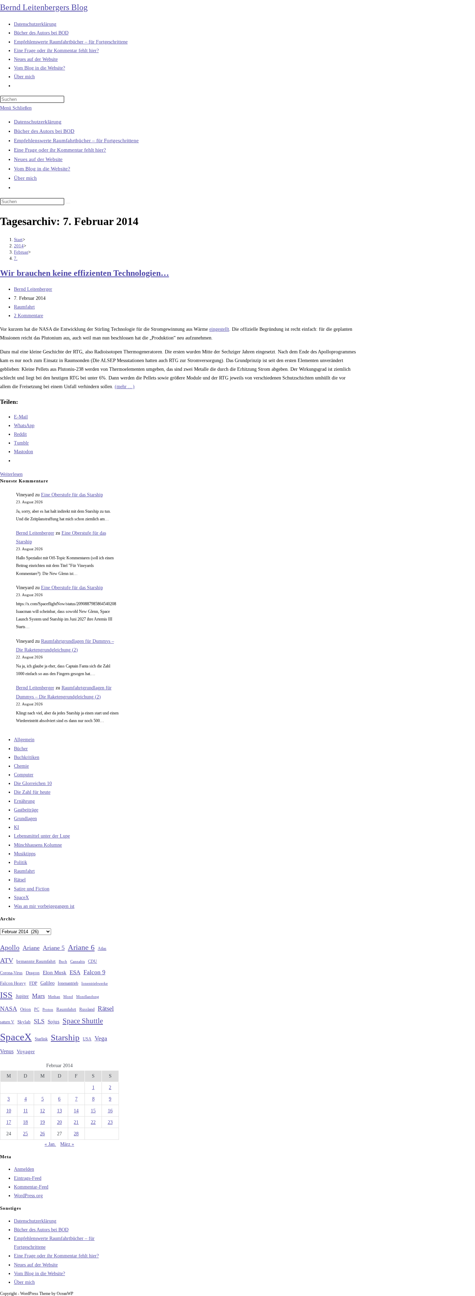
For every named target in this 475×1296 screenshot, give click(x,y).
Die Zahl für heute (32, 792)
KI (16, 827)
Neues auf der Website (38, 159)
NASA (8, 1008)
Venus (7, 1051)
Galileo (47, 983)
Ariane (31, 947)
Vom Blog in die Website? (42, 168)
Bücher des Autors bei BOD (44, 131)
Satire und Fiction (31, 888)
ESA (75, 972)
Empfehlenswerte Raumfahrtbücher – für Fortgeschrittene (76, 140)
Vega (101, 1038)
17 (8, 1122)
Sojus (53, 1021)
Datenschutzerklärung (38, 122)
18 (25, 1122)
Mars (38, 995)
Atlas (102, 948)
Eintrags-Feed (27, 1178)
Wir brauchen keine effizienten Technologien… (84, 273)
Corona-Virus (11, 973)
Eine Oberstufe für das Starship (72, 494)
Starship (65, 1037)
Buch (63, 961)
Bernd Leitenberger (33, 289)
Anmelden (24, 1169)
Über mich (25, 178)
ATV (6, 960)
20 (59, 1122)
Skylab (24, 1021)
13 (59, 1110)
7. (15, 258)
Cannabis (77, 961)
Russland (87, 1009)
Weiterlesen (11, 474)
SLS (39, 1021)
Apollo (9, 947)
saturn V (7, 1021)
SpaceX (21, 897)
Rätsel (20, 879)
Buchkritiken (26, 757)
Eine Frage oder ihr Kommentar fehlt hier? (60, 150)
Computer (23, 774)
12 (42, 1110)
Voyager (26, 1051)
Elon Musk (54, 972)
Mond (68, 996)
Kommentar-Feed (31, 1187)
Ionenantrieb (68, 983)
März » (67, 1144)
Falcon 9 (94, 972)
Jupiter (22, 996)
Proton (47, 1009)
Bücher (21, 748)
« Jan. (50, 1144)
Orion (25, 1009)
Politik (20, 862)
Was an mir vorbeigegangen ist (44, 906)
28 (76, 1133)
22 (93, 1122)
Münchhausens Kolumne (38, 845)
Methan (54, 996)
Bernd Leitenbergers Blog (44, 7)
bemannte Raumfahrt (36, 961)
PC (36, 1009)
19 (42, 1122)
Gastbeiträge (26, 810)
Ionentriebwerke (94, 983)
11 (25, 1110)
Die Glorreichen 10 (33, 783)
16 (110, 1110)
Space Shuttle (83, 1021)
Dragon (33, 972)
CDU (92, 961)
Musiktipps (24, 853)
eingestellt (219, 329)
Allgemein (24, 739)
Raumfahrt (24, 307)
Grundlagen (25, 818)
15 (93, 1110)
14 (76, 1110)
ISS (6, 995)
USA (87, 1039)
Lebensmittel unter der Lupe (42, 836)
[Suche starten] (68, 203)
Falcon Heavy (13, 983)
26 (42, 1133)
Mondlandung (87, 997)
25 (25, 1133)
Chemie (21, 766)
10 (8, 1110)
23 (110, 1122)
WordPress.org (28, 1195)
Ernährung (24, 801)
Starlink (41, 1039)
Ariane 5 (54, 947)
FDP (33, 983)
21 (76, 1122)
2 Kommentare (28, 315)
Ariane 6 (81, 947)
